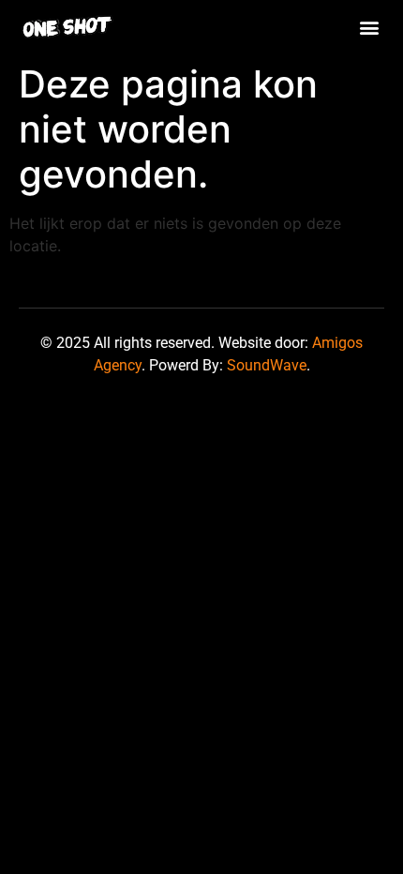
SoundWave (266, 365)
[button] (368, 26)
